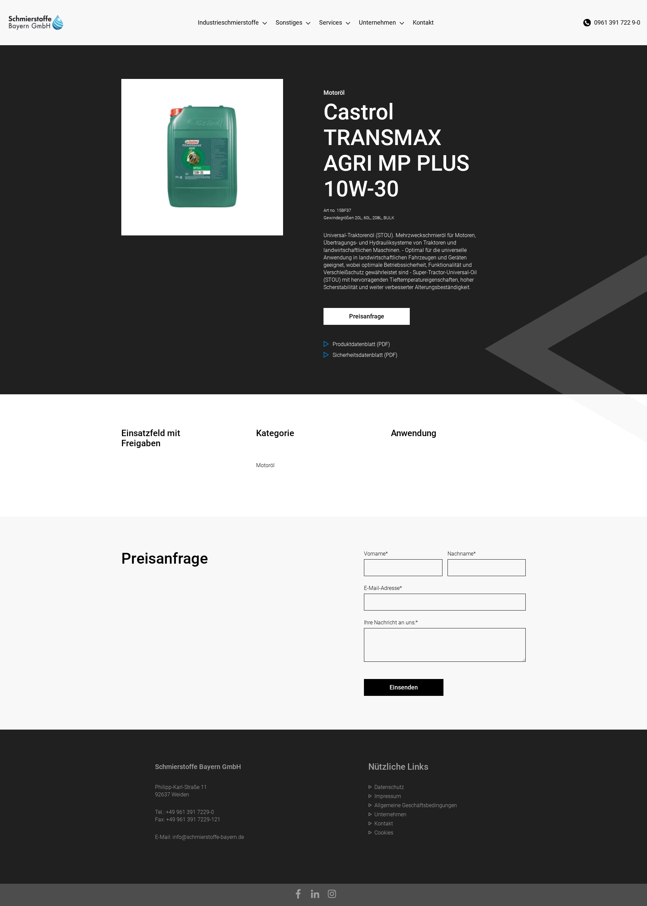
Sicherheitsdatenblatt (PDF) (365, 355)
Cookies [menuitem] (383, 832)
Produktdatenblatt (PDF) (361, 344)
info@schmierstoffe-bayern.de (208, 837)
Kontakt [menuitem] (423, 22)
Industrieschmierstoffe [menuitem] (228, 22)
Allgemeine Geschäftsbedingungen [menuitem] (415, 805)
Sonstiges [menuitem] (289, 22)
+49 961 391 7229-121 (193, 819)
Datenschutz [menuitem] (389, 787)
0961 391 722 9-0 (617, 22)
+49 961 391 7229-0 (190, 812)
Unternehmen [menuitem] (377, 22)
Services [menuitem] (330, 22)
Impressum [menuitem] (387, 796)
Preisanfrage (366, 316)
